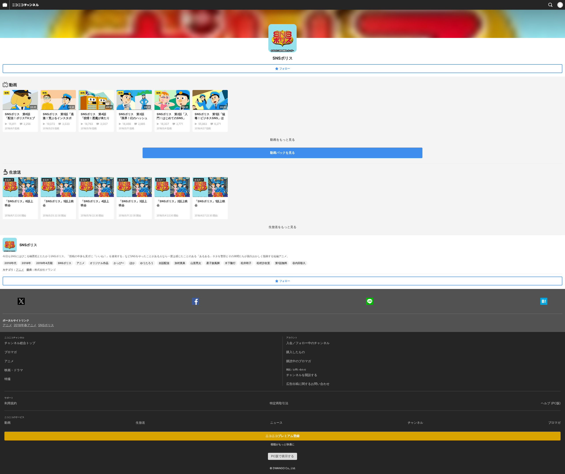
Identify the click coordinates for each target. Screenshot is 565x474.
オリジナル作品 (99, 263)
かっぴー (119, 263)
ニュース (276, 422)
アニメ (81, 263)
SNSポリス (64, 263)
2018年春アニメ (25, 325)
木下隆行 (230, 263)
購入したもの (295, 352)
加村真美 (180, 263)
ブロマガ (10, 352)
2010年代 (10, 263)
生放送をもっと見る (282, 227)
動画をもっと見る (282, 139)
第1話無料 (281, 263)
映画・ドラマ (13, 370)
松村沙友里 (263, 263)
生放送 (140, 422)
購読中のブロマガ (298, 361)
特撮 (7, 379)
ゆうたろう (146, 263)
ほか (132, 263)
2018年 (26, 263)
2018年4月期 (44, 263)
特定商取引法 (279, 403)
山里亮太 (195, 263)
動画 (7, 422)
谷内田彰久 (299, 263)
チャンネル (415, 422)
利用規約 (10, 403)
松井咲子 (246, 263)
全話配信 (164, 263)
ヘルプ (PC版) (551, 403)
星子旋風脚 (213, 263)
